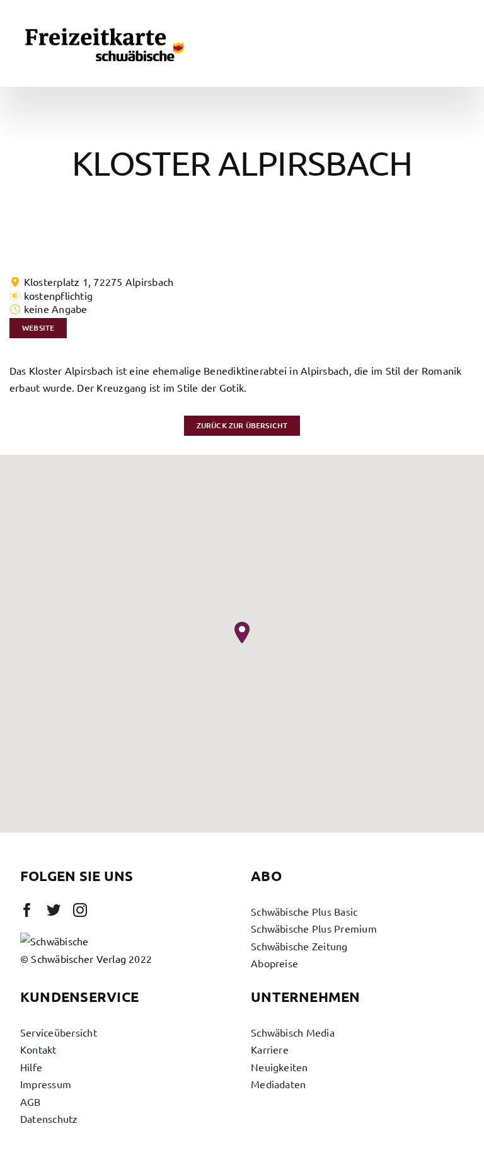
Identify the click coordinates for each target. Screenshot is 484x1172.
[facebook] (27, 910)
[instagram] (80, 910)
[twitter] (53, 910)
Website (38, 327)
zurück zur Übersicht (242, 425)
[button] (242, 633)
